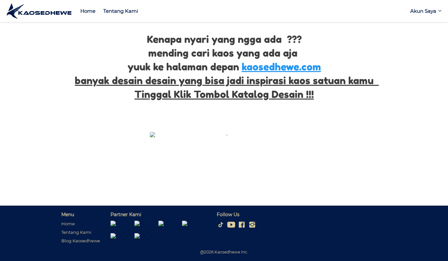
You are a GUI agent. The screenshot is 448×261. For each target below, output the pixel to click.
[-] (221, 225)
